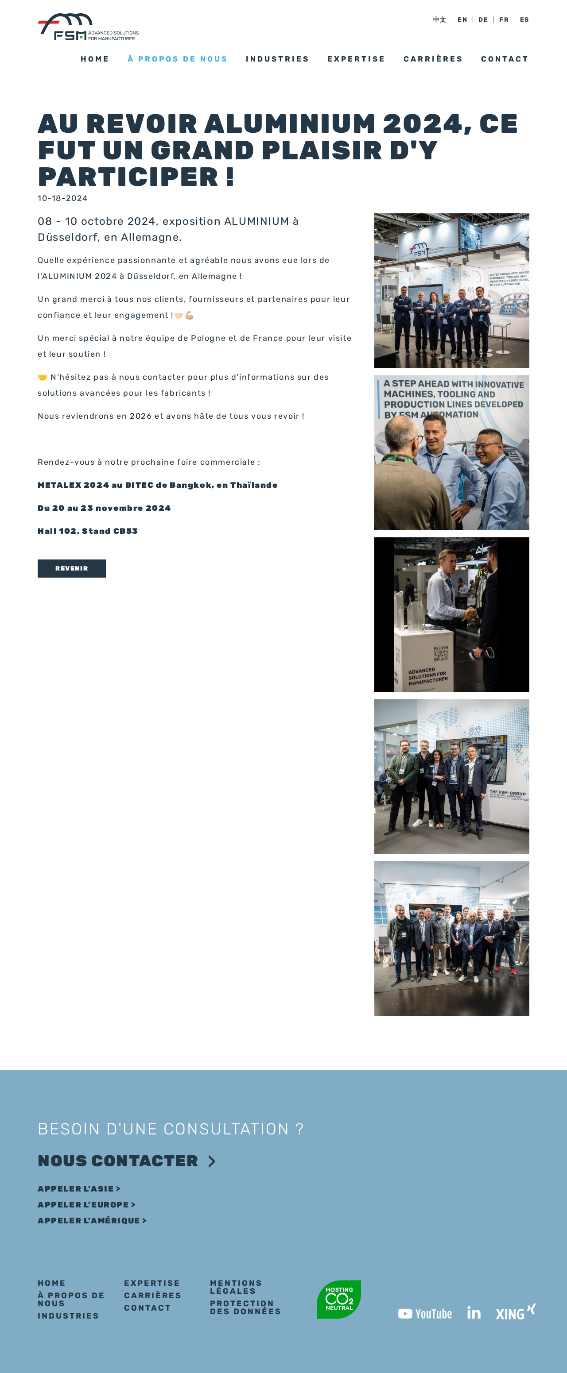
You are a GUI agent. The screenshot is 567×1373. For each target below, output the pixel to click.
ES (524, 19)
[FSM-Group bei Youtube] (417, 1309)
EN (462, 19)
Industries (69, 1316)
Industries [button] (278, 58)
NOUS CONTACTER (118, 1161)
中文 (440, 19)
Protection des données (246, 1307)
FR (504, 19)
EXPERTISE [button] (356, 58)
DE (483, 19)
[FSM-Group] (88, 26)
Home (95, 58)
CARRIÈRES (433, 58)
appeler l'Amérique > (93, 1221)
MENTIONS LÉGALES (236, 1287)
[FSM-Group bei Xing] (508, 1309)
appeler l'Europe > (87, 1205)
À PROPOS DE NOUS (71, 1299)
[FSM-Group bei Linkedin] (466, 1309)
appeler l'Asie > (79, 1189)
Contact (505, 58)
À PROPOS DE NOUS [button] (178, 58)
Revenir (71, 568)
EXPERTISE (152, 1283)
